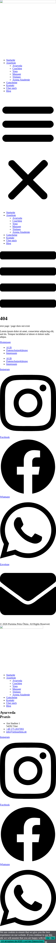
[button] (28, 152)
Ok (48, 938)
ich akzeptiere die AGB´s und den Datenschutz (22, 941)
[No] (46, 942)
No (53, 938)
